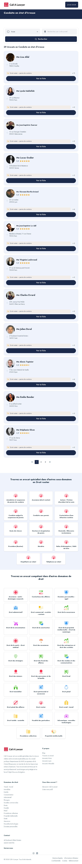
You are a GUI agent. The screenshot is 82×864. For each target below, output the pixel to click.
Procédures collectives (11, 813)
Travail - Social (8, 787)
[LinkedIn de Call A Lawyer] (37, 853)
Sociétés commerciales (11, 803)
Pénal (5, 811)
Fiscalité (6, 808)
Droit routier (9, 16)
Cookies (64, 861)
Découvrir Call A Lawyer (50, 787)
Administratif (7, 797)
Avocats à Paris (47, 758)
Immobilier (7, 789)
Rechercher (42, 39)
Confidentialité (56, 861)
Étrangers (7, 800)
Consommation (8, 795)
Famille (6, 792)
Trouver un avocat (47, 756)
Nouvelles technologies (11, 824)
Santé (5, 819)
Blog (43, 753)
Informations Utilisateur (71, 858)
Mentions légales (57, 858)
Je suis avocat (71, 5)
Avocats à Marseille (48, 764)
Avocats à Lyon (46, 761)
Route (5, 805)
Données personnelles (10, 826)
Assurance (7, 821)
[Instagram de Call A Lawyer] (33, 853)
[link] (41, 67)
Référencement (73, 861)
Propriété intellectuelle (10, 816)
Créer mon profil (47, 789)
